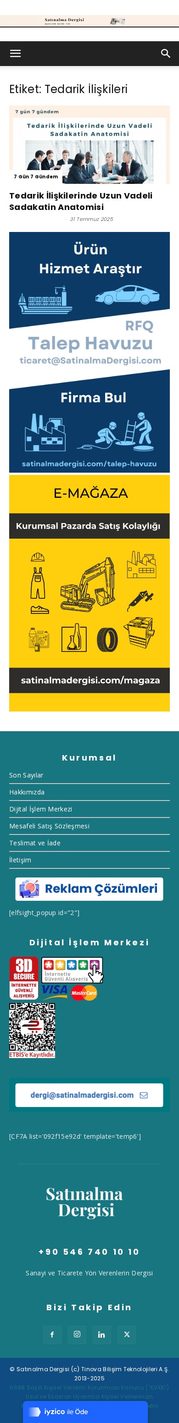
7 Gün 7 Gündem (36, 176)
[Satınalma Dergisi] (89, 21)
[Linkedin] (102, 1335)
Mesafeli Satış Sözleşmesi (49, 826)
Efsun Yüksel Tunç (36, 219)
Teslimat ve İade (35, 842)
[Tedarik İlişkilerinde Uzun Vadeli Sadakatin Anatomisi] (89, 144)
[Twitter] (126, 1335)
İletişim (20, 859)
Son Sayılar (26, 775)
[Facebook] (52, 1335)
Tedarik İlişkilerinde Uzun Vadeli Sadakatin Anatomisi (81, 201)
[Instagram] (77, 1335)
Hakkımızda (27, 792)
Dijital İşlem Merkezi (41, 809)
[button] (15, 53)
